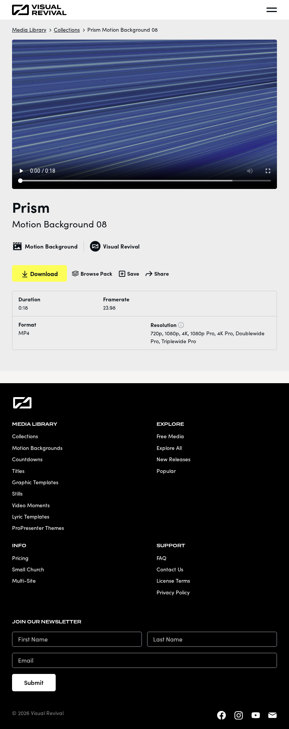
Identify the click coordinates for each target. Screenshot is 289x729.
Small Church (28, 569)
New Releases (173, 459)
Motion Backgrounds (37, 447)
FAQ (161, 558)
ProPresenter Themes (38, 527)
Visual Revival (121, 246)
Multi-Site (24, 580)
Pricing (20, 558)
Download (44, 273)
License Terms (173, 580)
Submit (34, 682)
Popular (166, 470)
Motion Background (51, 246)
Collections (67, 29)
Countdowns (27, 459)
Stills (17, 493)
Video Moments (31, 505)
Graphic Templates (35, 482)
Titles (18, 470)
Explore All (169, 447)
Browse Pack (96, 273)
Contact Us (170, 569)
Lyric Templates (30, 516)
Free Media (170, 436)
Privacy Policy (173, 592)
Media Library (29, 29)
